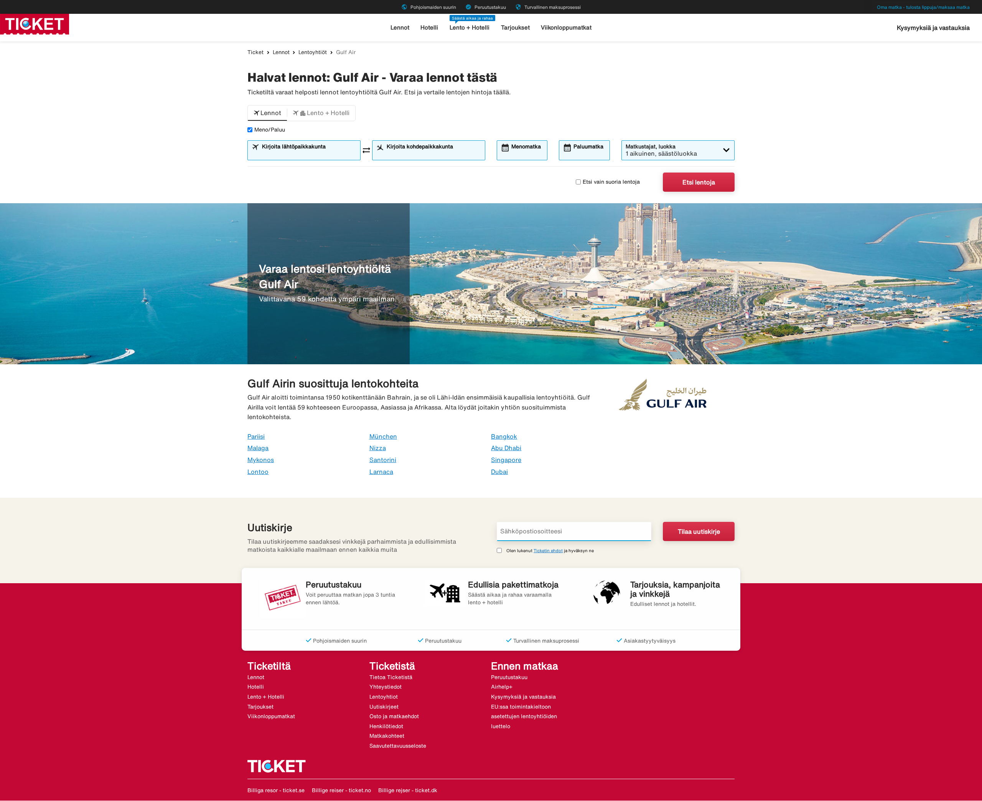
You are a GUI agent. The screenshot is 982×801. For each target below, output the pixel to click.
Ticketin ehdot (548, 550)
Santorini (382, 460)
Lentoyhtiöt (312, 52)
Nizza (377, 448)
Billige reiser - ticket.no (341, 790)
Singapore (506, 460)
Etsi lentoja (698, 182)
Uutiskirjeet (384, 706)
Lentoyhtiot (383, 696)
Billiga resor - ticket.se (276, 790)
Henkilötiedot (386, 726)
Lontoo (258, 472)
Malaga (258, 448)
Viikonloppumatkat (566, 27)
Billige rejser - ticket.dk (407, 790)
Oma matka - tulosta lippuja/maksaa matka (923, 7)
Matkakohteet (386, 735)
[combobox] (308, 153)
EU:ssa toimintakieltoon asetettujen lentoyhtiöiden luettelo (524, 716)
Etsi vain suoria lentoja (611, 181)
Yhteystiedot (385, 686)
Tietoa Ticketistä (390, 677)
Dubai (499, 472)
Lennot (399, 27)
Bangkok (504, 436)
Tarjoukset (515, 27)
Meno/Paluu (269, 129)
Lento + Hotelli (469, 27)
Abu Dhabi (506, 448)
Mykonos (260, 460)
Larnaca (381, 472)
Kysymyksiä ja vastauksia (933, 28)
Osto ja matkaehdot (394, 716)
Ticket (255, 52)
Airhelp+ (501, 686)
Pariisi (256, 436)
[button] (267, 113)
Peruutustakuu (509, 677)
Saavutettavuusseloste (397, 745)
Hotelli (429, 27)
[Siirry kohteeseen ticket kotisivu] (34, 23)
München (383, 436)
